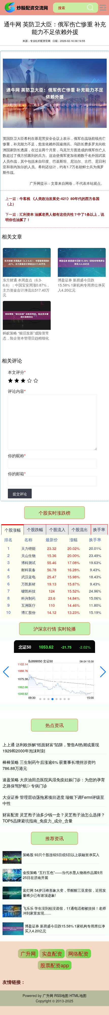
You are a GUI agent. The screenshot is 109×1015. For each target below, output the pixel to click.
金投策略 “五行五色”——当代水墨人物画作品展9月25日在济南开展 (63, 875)
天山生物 (28, 555)
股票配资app (54, 965)
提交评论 (20, 493)
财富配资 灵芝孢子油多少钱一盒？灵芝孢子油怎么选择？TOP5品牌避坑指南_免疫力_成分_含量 (54, 818)
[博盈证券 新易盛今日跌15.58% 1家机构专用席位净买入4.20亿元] (82, 261)
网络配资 (78, 953)
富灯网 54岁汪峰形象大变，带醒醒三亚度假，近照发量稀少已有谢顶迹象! (64, 893)
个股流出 (79, 529)
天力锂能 (28, 548)
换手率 (99, 529)
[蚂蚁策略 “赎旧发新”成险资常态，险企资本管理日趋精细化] (27, 314)
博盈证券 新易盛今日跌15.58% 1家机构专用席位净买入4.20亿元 (65, 928)
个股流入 (57, 529)
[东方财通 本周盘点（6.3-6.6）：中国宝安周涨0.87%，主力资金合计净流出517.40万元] (27, 261)
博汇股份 (28, 612)
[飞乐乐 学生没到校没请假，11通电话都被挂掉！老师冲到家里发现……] (12, 911)
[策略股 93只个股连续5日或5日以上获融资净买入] (12, 857)
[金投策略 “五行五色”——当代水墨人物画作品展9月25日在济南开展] (12, 875)
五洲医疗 (28, 605)
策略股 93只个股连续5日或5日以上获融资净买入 (61, 854)
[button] (6, 672)
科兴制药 (28, 598)
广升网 (28, 953)
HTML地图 (77, 995)
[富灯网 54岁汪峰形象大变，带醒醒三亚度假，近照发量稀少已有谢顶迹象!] (12, 893)
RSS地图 (61, 995)
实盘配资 (52, 953)
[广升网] (27, 7)
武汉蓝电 (28, 576)
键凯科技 (28, 591)
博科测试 (28, 562)
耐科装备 (28, 569)
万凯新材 (28, 583)
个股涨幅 (13, 530)
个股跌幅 (35, 529)
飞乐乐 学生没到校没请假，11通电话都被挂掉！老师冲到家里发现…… (64, 911)
